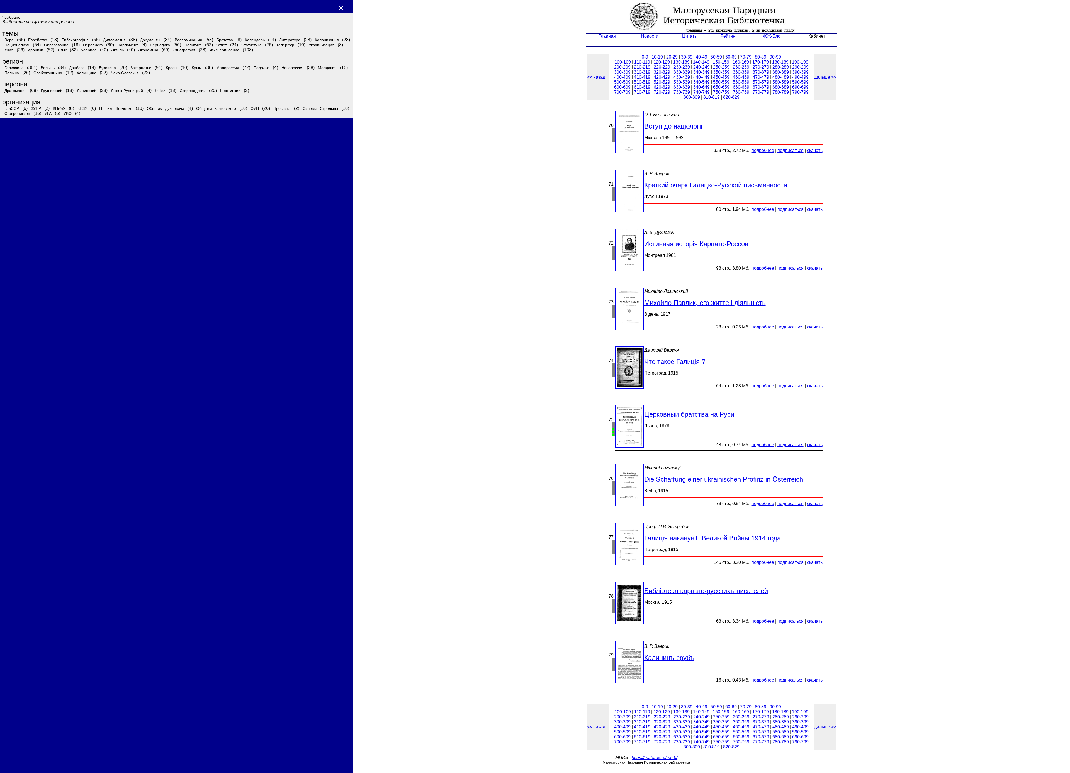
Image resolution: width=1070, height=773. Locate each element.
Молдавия (327, 68)
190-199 (800, 62)
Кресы (171, 68)
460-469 (741, 77)
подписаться (790, 150)
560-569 (741, 82)
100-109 (622, 62)
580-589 (780, 82)
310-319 (642, 72)
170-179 (760, 62)
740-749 (701, 92)
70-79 (746, 57)
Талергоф (285, 45)
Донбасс (76, 68)
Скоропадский (193, 90)
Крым (197, 68)
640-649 (701, 87)
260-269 (741, 67)
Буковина (107, 68)
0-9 (645, 57)
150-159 (721, 62)
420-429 (662, 77)
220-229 (662, 67)
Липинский (86, 90)
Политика (193, 45)
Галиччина (14, 68)
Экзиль (117, 50)
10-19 (657, 57)
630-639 (681, 87)
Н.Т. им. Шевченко (115, 108)
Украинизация (321, 45)
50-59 (716, 57)
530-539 (681, 82)
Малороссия (227, 68)
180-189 (780, 62)
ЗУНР (36, 108)
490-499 (800, 77)
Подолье (261, 68)
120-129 (661, 62)
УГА (48, 113)
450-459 (721, 77)
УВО (68, 113)
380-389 (780, 72)
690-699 (800, 87)
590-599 (800, 82)
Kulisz (160, 90)
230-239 (681, 67)
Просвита (282, 108)
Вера (9, 40)
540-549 (701, 82)
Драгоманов (15, 90)
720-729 (662, 92)
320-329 (662, 72)
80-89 (760, 57)
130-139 (681, 62)
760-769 (741, 92)
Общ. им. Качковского (216, 108)
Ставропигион (17, 113)
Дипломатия (114, 40)
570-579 (761, 82)
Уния (8, 50)
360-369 (741, 72)
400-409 (622, 77)
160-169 (741, 62)
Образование (56, 45)
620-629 (662, 87)
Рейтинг (729, 36)
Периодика (160, 45)
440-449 (701, 77)
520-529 (662, 82)
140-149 (701, 62)
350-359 (721, 72)
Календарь (255, 40)
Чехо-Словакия (125, 73)
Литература (289, 40)
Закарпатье (140, 68)
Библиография (75, 40)
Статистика (251, 45)
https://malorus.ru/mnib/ (654, 757)
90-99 (775, 57)
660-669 (741, 87)
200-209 (622, 67)
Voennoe (89, 50)
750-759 (721, 92)
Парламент (127, 45)
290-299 (800, 67)
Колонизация (327, 40)
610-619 (642, 87)
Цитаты (690, 36)
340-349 (701, 72)
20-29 (672, 57)
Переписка (93, 45)
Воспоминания (188, 40)
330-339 (681, 72)
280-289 (780, 67)
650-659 (721, 87)
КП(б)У (59, 108)
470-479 (761, 77)
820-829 (731, 97)
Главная (607, 36)
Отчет (221, 45)
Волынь (48, 68)
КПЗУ (82, 108)
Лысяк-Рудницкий (127, 90)
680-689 (780, 87)
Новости (649, 36)
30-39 (686, 57)
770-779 (761, 92)
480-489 (780, 77)
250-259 (721, 67)
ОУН (255, 108)
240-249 (701, 67)
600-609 (622, 87)
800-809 (692, 97)
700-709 (622, 92)
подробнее (763, 150)
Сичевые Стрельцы (320, 108)
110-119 (642, 62)
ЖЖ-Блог (772, 36)
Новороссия (292, 68)
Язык (62, 50)
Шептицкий (230, 90)
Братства (225, 40)
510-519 (642, 82)
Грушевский (51, 90)
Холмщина (86, 73)
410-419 (642, 77)
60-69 (731, 57)
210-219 (642, 67)
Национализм (17, 45)
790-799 (800, 92)
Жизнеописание (224, 50)
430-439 (681, 77)
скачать (815, 150)
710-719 (642, 92)
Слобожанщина (47, 73)
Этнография (184, 50)
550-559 (721, 82)
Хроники (35, 50)
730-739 (681, 92)
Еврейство (37, 40)
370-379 (761, 72)
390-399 (800, 72)
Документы (150, 40)
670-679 (761, 87)
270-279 (761, 67)
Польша (11, 73)
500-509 (622, 82)
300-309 (622, 72)
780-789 (780, 92)
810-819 (711, 97)
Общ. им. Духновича (165, 108)
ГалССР (11, 108)
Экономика (148, 50)
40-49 (701, 57)
